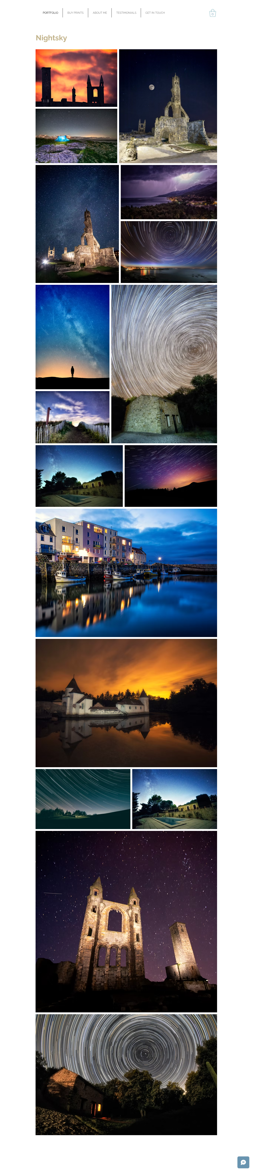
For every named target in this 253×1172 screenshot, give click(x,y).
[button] (212, 13)
